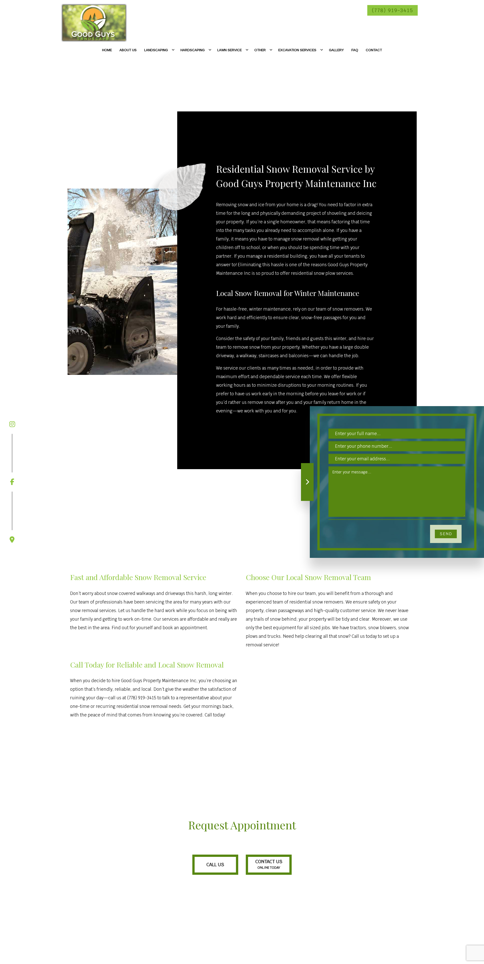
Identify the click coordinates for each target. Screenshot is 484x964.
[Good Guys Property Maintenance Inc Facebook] (12, 459)
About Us (128, 50)
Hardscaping (192, 50)
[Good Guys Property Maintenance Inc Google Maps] (12, 517)
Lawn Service (229, 50)
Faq (354, 50)
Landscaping (156, 50)
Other (260, 50)
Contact (374, 50)
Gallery (336, 50)
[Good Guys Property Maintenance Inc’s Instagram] (12, 424)
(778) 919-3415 (392, 10)
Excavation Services (297, 50)
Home (107, 50)
